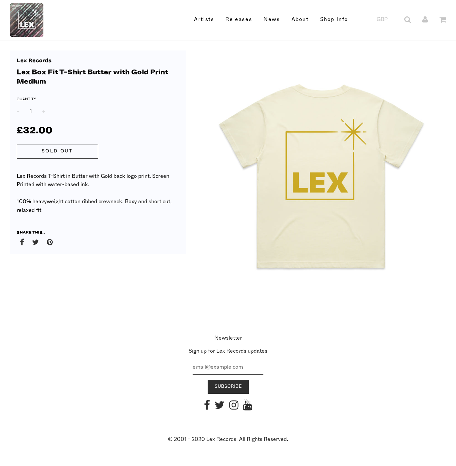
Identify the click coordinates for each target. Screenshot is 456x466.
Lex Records (34, 60)
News (271, 19)
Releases (238, 19)
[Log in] (425, 19)
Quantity (26, 99)
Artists (204, 19)
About (300, 19)
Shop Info (334, 19)
